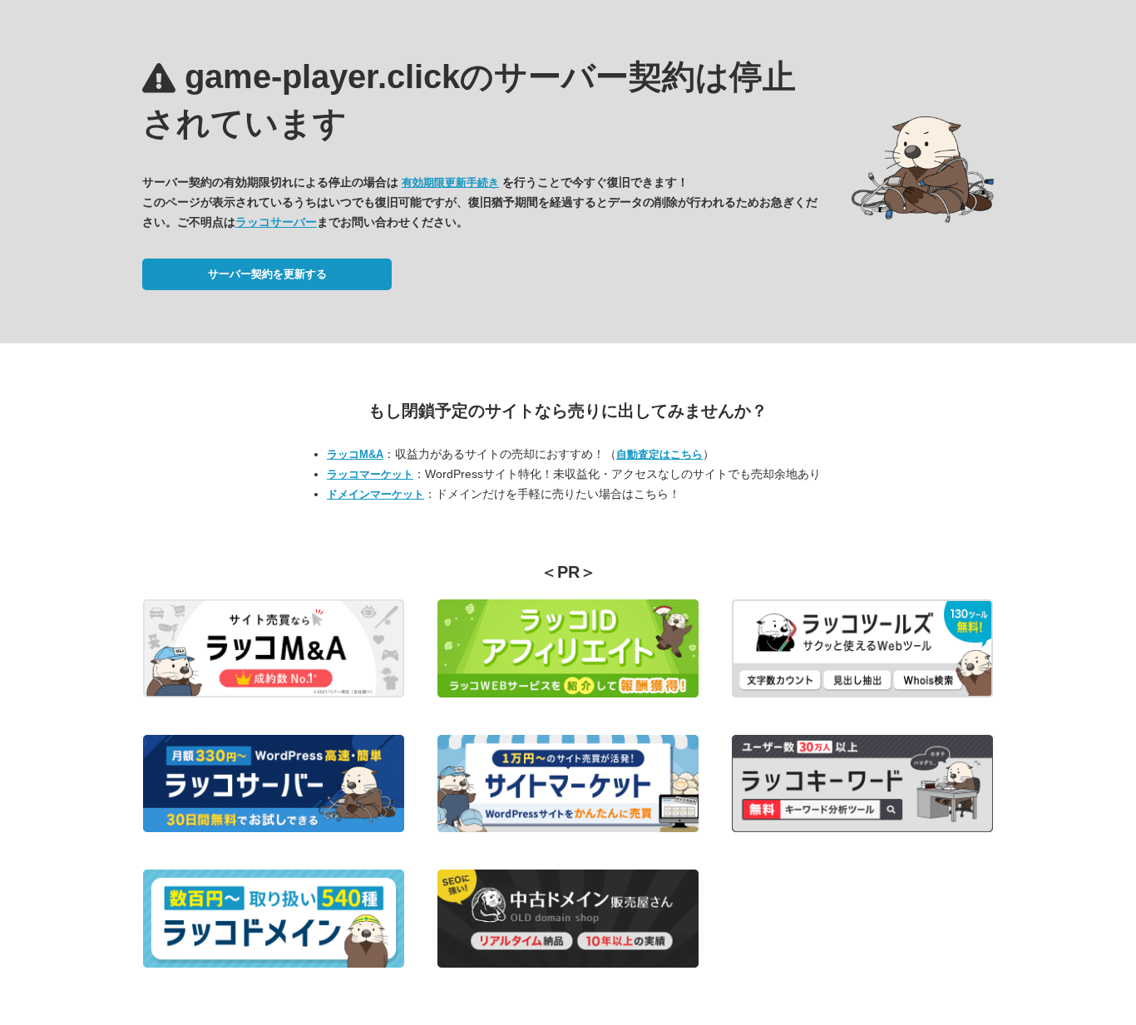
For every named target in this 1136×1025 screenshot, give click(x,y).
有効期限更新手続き (450, 182)
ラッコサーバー (276, 222)
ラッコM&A (355, 454)
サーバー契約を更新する (267, 274)
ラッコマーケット (370, 474)
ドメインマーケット (375, 494)
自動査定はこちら (659, 454)
